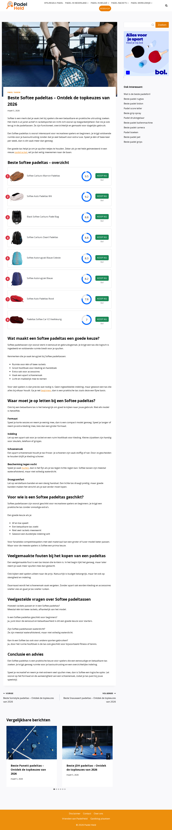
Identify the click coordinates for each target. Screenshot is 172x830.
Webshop (105, 8)
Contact (87, 813)
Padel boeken (131, 132)
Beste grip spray (132, 113)
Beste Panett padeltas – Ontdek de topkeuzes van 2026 (28, 769)
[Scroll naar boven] (165, 826)
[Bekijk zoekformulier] (166, 5)
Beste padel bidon (133, 103)
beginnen (46, 390)
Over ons (98, 813)
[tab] (54, 789)
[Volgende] (108, 756)
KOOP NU (102, 175)
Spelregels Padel (53, 2)
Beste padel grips (133, 141)
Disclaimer (74, 813)
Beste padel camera (134, 127)
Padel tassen (14, 92)
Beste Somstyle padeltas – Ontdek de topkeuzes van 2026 (28, 697)
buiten (25, 467)
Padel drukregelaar (134, 117)
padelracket (21, 152)
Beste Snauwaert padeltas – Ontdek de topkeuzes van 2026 (89, 697)
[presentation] (31, 742)
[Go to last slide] (11, 756)
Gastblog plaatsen (100, 818)
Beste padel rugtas (134, 98)
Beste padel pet (132, 136)
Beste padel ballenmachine (138, 122)
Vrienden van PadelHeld (75, 818)
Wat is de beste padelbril (137, 94)
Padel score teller (133, 108)
